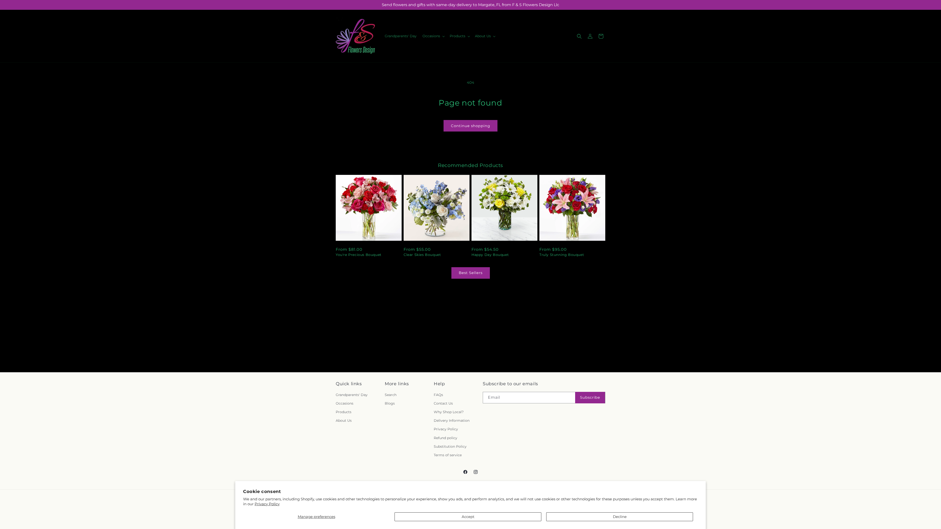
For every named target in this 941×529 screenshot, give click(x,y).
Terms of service (448, 455)
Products (343, 412)
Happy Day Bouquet (490, 254)
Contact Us (443, 403)
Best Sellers (471, 272)
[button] (433, 36)
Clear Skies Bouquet (422, 254)
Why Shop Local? (449, 412)
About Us (344, 420)
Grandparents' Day (352, 395)
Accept (468, 516)
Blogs (390, 403)
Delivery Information (452, 420)
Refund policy (445, 438)
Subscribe (590, 397)
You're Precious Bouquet (359, 254)
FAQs (438, 395)
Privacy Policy (267, 504)
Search (390, 395)
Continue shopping (470, 125)
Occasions (344, 403)
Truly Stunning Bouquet (561, 254)
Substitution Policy (450, 446)
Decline (620, 516)
